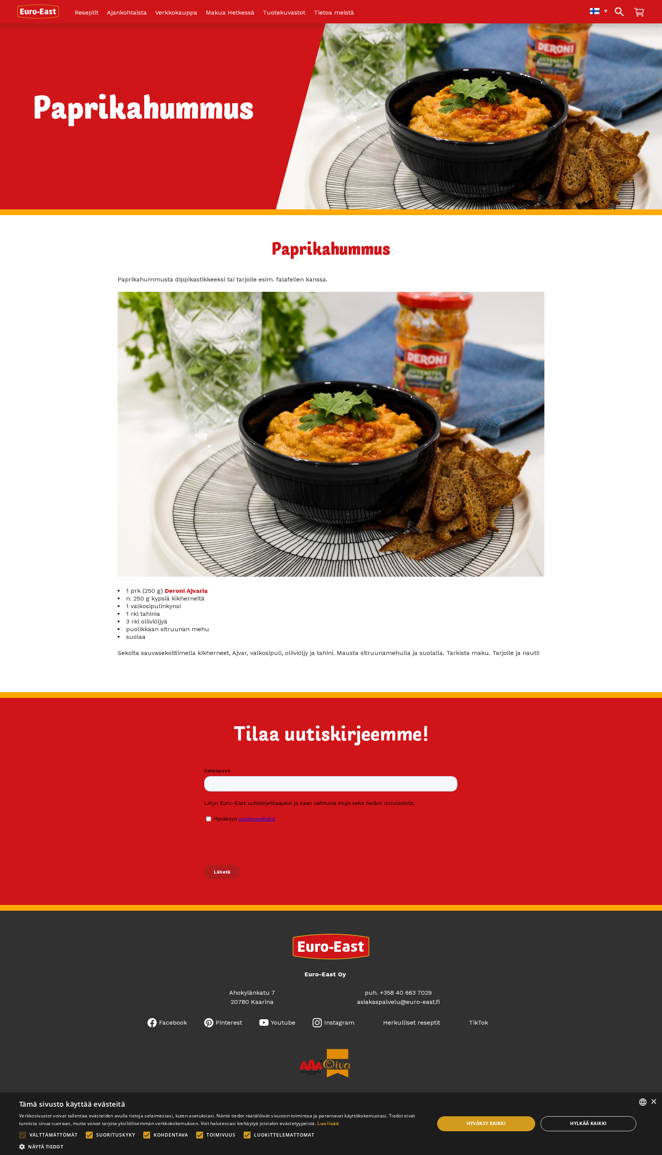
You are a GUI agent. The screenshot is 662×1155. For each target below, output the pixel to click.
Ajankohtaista (127, 13)
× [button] (653, 1102)
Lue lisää (328, 1123)
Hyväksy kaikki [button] (486, 1123)
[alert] (331, 1123)
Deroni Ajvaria (186, 590)
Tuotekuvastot (284, 13)
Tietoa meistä (334, 13)
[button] (220, 1146)
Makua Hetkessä (230, 13)
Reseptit (86, 13)
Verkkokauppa (176, 13)
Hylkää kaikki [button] (588, 1123)
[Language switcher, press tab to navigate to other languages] (594, 11)
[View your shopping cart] (639, 13)
